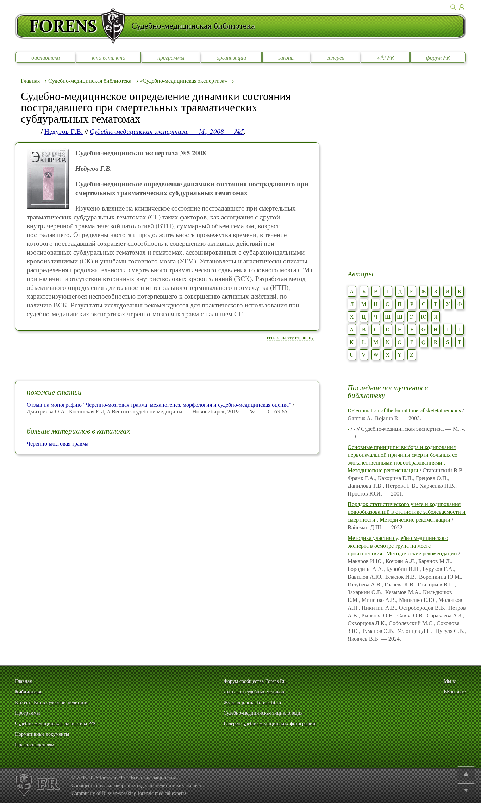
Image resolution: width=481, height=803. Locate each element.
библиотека (45, 57)
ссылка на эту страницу (290, 337)
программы (171, 57)
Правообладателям (34, 744)
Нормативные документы (42, 734)
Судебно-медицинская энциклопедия (263, 713)
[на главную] (73, 26)
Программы (27, 713)
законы (286, 57)
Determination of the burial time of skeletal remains (404, 410)
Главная (30, 80)
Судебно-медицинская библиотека (89, 80)
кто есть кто (108, 57)
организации (231, 57)
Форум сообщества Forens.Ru (255, 681)
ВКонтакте (455, 692)
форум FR (438, 57)
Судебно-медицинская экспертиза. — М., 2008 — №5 (167, 131)
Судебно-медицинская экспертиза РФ (55, 723)
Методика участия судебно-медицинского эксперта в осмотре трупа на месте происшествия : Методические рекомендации (403, 545)
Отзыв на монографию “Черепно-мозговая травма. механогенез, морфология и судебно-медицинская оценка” (160, 404)
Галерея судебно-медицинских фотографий (270, 723)
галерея (335, 57)
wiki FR (385, 57)
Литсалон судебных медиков (254, 692)
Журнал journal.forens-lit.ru (252, 702)
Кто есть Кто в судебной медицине (51, 702)
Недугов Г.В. (63, 131)
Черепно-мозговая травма (57, 443)
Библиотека (28, 692)
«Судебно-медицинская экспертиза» (183, 80)
